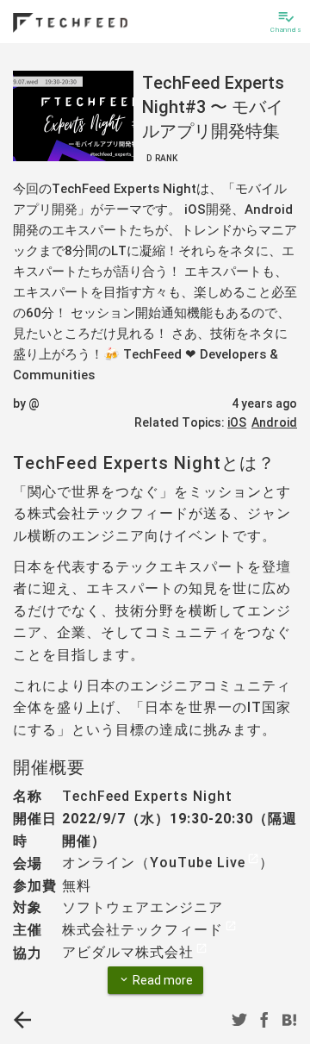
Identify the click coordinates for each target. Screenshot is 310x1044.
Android (274, 422)
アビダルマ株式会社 (128, 952)
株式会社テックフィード (142, 930)
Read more (155, 980)
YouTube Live (197, 862)
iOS (236, 422)
